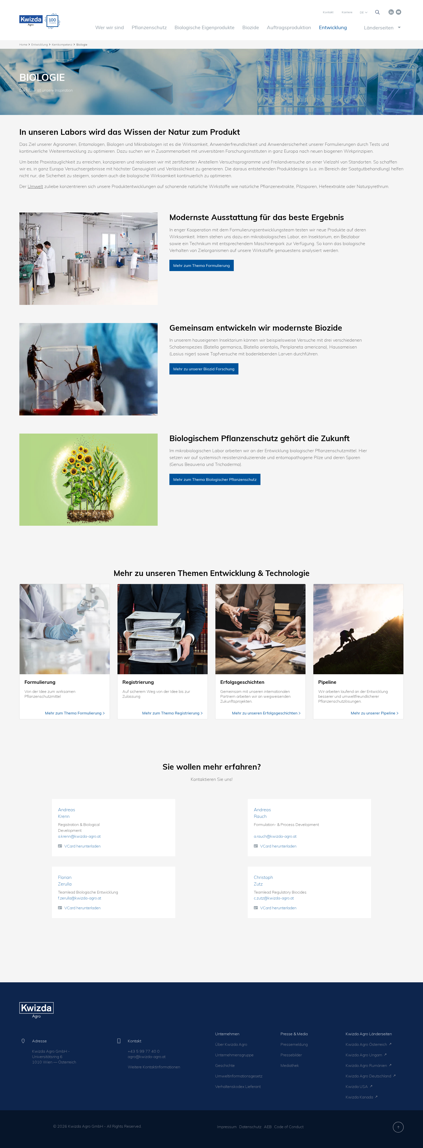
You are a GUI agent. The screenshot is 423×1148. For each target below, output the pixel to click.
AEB (268, 1126)
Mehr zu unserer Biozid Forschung (204, 368)
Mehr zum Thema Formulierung (201, 265)
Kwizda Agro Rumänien (367, 1065)
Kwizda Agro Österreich (367, 1044)
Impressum (227, 1126)
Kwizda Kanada (360, 1097)
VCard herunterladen (82, 846)
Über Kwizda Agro (231, 1044)
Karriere (347, 12)
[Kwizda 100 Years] (52, 21)
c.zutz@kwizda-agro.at (274, 898)
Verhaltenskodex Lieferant (238, 1086)
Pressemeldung (294, 1044)
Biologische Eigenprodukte (205, 27)
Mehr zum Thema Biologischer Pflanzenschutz (215, 479)
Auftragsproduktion (289, 27)
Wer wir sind (109, 27)
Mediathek (290, 1065)
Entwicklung (333, 27)
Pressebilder (291, 1054)
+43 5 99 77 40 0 (144, 1051)
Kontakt (328, 12)
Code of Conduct (289, 1126)
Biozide (250, 27)
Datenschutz (250, 1126)
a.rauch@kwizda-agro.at (275, 836)
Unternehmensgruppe (234, 1054)
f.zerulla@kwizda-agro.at (79, 898)
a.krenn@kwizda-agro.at (79, 836)
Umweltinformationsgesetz (238, 1075)
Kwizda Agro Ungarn (364, 1054)
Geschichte (225, 1065)
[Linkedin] (391, 11)
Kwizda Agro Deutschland (369, 1075)
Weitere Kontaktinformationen (154, 1066)
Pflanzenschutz (149, 27)
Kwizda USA (357, 1086)
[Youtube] (398, 11)
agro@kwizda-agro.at (146, 1056)
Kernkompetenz (62, 44)
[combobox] (382, 28)
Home (23, 44)
